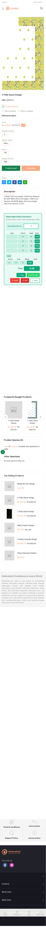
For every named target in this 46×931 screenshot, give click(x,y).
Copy (22, 275)
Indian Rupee (37, 2)
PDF (26, 280)
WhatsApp (34, 275)
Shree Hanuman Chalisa (26, 553)
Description (9, 191)
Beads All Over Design (26, 484)
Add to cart (12, 168)
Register (14, 446)
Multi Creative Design (25, 525)
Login (6, 446)
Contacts (5, 884)
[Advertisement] (23, 313)
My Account (6, 892)
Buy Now (31, 168)
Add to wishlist (10, 111)
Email (16, 280)
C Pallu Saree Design (13, 422)
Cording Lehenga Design (27, 539)
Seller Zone (6, 900)
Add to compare (26, 111)
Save (36, 280)
